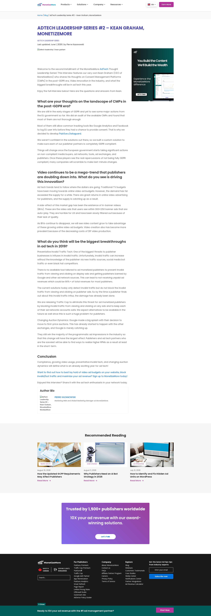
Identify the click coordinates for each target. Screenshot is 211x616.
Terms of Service (108, 581)
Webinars (129, 568)
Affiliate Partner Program (111, 573)
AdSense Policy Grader (83, 597)
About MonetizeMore (110, 565)
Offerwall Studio (80, 592)
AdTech (104, 69)
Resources (116, 4)
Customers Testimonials (135, 571)
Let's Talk (105, 536)
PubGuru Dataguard (70, 133)
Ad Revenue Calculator (134, 584)
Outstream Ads (80, 595)
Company (98, 4)
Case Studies (130, 573)
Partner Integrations (133, 581)
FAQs (104, 571)
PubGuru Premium (81, 565)
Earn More (166, 4)
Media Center (130, 576)
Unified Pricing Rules (82, 589)
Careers (105, 576)
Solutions (81, 4)
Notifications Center (133, 579)
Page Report (79, 587)
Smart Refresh (79, 584)
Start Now (164, 610)
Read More (42, 480)
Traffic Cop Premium (82, 568)
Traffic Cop (78, 573)
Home (39, 15)
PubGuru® (78, 571)
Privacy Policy (107, 579)
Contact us (106, 568)
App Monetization (81, 579)
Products (65, 4)
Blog (46, 15)
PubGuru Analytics (81, 581)
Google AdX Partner (82, 576)
